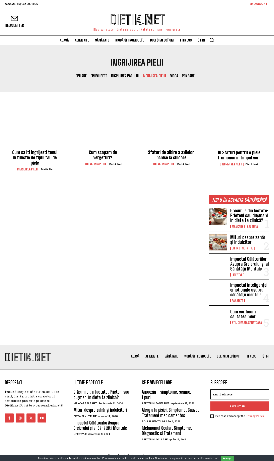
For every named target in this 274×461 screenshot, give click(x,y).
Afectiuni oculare (155, 439)
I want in (237, 406)
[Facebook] (9, 417)
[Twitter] (30, 417)
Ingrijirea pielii (154, 75)
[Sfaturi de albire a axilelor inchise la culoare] (171, 128)
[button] (211, 40)
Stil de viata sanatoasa (247, 322)
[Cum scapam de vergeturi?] (103, 128)
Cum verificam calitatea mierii (244, 314)
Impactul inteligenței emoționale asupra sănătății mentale (248, 289)
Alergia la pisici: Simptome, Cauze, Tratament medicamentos (170, 412)
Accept (227, 458)
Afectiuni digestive (155, 403)
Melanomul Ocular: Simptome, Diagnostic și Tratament (167, 430)
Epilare (81, 75)
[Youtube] (42, 417)
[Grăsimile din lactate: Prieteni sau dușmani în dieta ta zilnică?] (218, 216)
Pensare (188, 75)
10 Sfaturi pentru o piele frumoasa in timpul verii (239, 155)
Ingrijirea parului (125, 75)
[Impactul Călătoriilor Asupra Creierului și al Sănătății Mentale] (218, 265)
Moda (174, 75)
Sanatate (237, 300)
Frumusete (98, 75)
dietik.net (47, 169)
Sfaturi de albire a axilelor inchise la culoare (171, 155)
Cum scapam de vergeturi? (103, 155)
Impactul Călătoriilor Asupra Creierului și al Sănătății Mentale (249, 263)
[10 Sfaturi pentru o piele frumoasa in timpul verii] (239, 128)
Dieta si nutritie (242, 248)
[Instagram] (20, 417)
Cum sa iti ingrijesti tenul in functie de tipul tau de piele (34, 158)
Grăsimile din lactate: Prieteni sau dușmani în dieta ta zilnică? (249, 215)
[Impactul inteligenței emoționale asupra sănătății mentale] (218, 291)
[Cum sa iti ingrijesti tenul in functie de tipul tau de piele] (35, 128)
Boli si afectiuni (153, 421)
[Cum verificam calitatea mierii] (218, 317)
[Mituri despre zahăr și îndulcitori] (218, 242)
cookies (149, 458)
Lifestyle (238, 275)
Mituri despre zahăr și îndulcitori (247, 240)
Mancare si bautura (245, 226)
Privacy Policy (255, 416)
